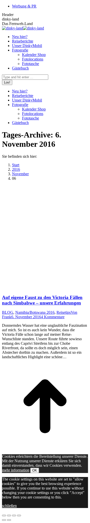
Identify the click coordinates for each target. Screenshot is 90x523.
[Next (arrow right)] (9, 520)
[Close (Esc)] (4, 515)
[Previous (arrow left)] (4, 520)
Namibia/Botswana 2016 (34, 312)
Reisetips (63, 312)
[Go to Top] (45, 448)
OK (34, 470)
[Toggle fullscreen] (14, 515)
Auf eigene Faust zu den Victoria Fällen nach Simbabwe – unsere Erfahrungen (42, 300)
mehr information (15, 470)
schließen (9, 506)
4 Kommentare (52, 317)
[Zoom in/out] (19, 515)
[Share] (9, 515)
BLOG (7, 312)
